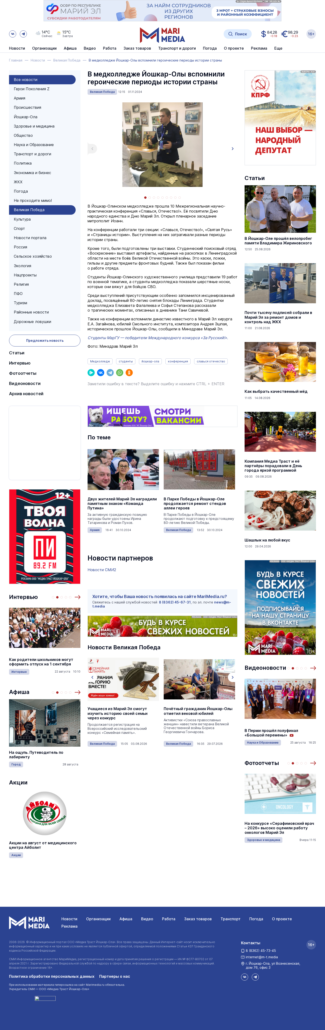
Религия (21, 284)
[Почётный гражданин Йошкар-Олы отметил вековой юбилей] (199, 679)
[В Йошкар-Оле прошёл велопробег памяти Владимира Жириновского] (280, 209)
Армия (19, 98)
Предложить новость (45, 340)
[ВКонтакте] (100, 372)
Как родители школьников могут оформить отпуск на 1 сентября (41, 661)
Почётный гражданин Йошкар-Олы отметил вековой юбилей (198, 711)
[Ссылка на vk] (12, 34)
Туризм (20, 302)
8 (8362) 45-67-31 (175, 602)
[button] (77, 597)
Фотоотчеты (22, 373)
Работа (109, 48)
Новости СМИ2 (102, 569)
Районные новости (31, 312)
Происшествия (27, 107)
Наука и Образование (34, 144)
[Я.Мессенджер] (91, 372)
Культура (22, 219)
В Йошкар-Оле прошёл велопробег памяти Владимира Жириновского (278, 240)
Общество (23, 135)
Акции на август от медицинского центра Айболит (43, 845)
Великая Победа (29, 209)
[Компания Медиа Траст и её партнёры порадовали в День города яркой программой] (280, 432)
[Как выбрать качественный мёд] (280, 362)
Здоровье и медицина (34, 126)
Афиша (19, 691)
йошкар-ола (150, 361)
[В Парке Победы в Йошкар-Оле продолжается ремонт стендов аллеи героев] (199, 469)
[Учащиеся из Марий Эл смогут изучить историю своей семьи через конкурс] (123, 679)
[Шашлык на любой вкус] (280, 510)
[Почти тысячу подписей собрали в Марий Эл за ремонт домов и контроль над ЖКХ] (280, 283)
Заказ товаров (198, 918)
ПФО (18, 293)
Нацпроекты (25, 275)
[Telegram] (110, 372)
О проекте (282, 918)
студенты (126, 361)
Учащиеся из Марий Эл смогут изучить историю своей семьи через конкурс (118, 713)
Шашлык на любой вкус (267, 540)
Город (16, 764)
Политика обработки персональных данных (51, 976)
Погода (21, 191)
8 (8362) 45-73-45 (261, 951)
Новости (17, 48)
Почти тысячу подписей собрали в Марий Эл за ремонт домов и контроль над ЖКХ (278, 317)
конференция (178, 361)
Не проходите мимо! (33, 200)
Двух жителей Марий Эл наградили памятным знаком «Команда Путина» (122, 503)
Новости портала (30, 237)
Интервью (19, 363)
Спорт (19, 228)
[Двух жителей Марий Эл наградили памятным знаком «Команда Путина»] (123, 469)
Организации (98, 918)
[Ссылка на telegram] (23, 34)
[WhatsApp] (119, 372)
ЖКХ (18, 182)
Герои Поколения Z (31, 88)
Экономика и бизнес (32, 172)
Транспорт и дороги (32, 154)
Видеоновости (25, 383)
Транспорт (231, 918)
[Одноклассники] (129, 372)
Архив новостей (26, 393)
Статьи (17, 352)
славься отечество (211, 361)
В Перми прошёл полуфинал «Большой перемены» (271, 732)
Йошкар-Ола (25, 116)
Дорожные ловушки (32, 321)
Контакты (250, 942)
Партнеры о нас (114, 976)
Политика (23, 163)
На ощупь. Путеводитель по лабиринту (36, 754)
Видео (90, 48)
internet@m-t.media (262, 957)
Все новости (25, 79)
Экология (22, 265)
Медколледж (100, 361)
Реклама (69, 926)
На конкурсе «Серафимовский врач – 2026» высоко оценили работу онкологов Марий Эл (279, 828)
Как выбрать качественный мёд (276, 391)
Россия (20, 247)
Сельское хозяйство (33, 256)
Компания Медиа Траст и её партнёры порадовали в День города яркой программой (273, 466)
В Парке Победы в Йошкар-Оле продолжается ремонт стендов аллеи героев (195, 503)
